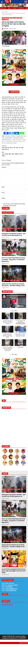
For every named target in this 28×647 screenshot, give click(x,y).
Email (3, 192)
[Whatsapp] (21, 133)
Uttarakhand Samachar (6, 139)
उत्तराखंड (3, 17)
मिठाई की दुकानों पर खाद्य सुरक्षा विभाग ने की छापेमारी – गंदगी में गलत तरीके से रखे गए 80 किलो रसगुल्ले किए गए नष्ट (14, 223)
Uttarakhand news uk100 (18, 137)
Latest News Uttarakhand (10, 136)
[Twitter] (11, 133)
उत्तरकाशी (14, 8)
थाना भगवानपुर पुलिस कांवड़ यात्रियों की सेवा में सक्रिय (12, 154)
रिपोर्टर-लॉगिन (3, 8)
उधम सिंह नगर (21, 8)
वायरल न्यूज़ (3, 19)
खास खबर (14, 17)
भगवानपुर (15, 228)
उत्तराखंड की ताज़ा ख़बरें (16, 139)
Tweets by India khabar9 (7, 604)
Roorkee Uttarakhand (13, 585)
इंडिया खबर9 (6, 28)
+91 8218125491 (8, 587)
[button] (16, 311)
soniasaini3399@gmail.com (11, 588)
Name (3, 187)
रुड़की (21, 17)
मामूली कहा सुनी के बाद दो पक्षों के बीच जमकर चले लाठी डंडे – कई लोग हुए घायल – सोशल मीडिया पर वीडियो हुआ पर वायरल (14, 273)
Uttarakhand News (8, 137)
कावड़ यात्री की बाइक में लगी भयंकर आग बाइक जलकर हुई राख (12, 147)
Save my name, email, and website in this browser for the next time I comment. (14, 204)
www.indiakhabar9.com (11, 590)
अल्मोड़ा (9, 8)
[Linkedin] (16, 133)
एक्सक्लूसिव (7, 17)
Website (3, 198)
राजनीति (18, 17)
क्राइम (11, 17)
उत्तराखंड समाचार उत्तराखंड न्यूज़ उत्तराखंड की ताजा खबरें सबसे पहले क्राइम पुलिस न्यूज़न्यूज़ (13, 142)
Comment (4, 167)
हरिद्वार (7, 19)
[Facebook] (6, 133)
